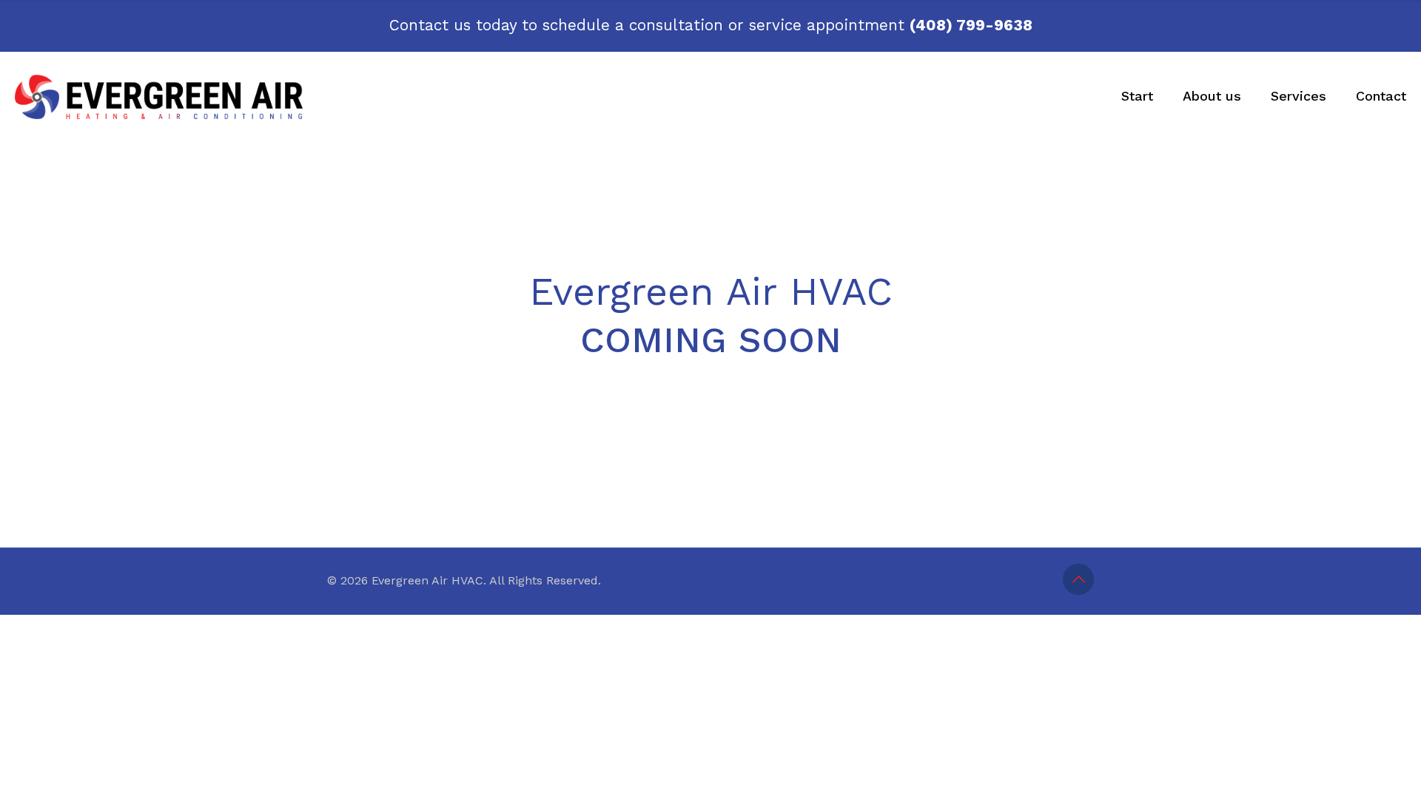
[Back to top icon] (1078, 579)
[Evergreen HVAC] (159, 96)
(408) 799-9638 (971, 25)
